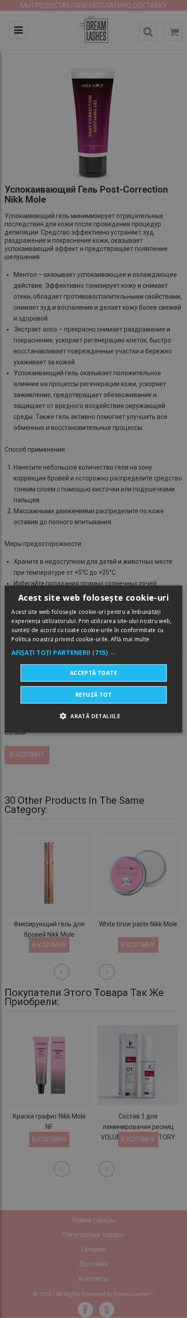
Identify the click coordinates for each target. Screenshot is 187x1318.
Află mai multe (130, 639)
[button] (93, 652)
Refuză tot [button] (93, 694)
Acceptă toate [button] (93, 672)
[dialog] (93, 659)
